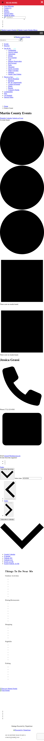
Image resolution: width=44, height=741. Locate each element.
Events (6, 44)
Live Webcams (9, 6)
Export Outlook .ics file (11, 563)
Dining (10, 56)
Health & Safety (9, 15)
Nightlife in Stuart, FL (14, 645)
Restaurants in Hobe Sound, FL (16, 608)
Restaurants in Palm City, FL (16, 618)
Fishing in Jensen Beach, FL (15, 676)
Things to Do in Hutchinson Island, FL (18, 584)
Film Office (3, 695)
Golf (9, 59)
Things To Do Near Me (19, 571)
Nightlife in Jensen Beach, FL (16, 654)
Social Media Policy (6, 704)
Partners (6, 12)
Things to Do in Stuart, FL (15, 579)
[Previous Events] (5, 461)
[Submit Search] (21, 39)
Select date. (19, 478)
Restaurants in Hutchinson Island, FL (18, 611)
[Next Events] (5, 463)
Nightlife (8, 641)
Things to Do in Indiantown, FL (16, 586)
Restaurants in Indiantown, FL (16, 613)
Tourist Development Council (9, 692)
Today (2, 467)
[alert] (22, 2)
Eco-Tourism (12, 57)
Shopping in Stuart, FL (14, 628)
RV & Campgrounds (15, 82)
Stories (6, 10)
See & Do (7, 48)
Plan (5, 93)
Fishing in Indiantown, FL (15, 674)
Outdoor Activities (12, 576)
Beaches (7, 46)
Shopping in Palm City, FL (15, 635)
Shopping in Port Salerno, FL (16, 637)
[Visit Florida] (22, 690)
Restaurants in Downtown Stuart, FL (17, 606)
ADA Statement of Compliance (10, 707)
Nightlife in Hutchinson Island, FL (17, 649)
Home (6, 106)
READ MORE (9, 2)
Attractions (11, 54)
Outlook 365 (8, 558)
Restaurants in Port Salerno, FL (16, 621)
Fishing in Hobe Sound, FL (15, 669)
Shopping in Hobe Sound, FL (16, 630)
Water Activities (13, 70)
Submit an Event (17, 118)
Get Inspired (8, 95)
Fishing (8, 663)
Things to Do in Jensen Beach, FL (17, 589)
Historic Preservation (15, 61)
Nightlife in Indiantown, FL (15, 652)
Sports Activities (13, 69)
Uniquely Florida (13, 90)
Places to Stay (9, 77)
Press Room (4, 698)
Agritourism (12, 50)
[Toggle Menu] (41, 33)
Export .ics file (9, 562)
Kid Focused (12, 63)
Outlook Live (8, 560)
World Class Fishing (14, 74)
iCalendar (7, 556)
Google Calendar (9, 554)
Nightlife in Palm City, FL (15, 657)
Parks (10, 65)
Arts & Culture (13, 52)
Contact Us (7, 8)
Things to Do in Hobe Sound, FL (17, 581)
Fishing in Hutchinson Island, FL (17, 671)
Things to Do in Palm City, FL (16, 591)
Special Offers (8, 13)
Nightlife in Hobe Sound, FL (16, 647)
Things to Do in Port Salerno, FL (17, 594)
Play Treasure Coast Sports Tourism (17, 596)
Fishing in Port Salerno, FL (15, 679)
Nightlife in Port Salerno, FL (16, 659)
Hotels (10, 86)
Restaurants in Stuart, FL (15, 603)
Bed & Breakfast (13, 79)
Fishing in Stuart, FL (14, 667)
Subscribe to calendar (7, 519)
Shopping (11, 67)
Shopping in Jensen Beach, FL (16, 633)
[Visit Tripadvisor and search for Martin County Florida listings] (22, 730)
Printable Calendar (6, 118)
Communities (8, 92)
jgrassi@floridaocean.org (12, 456)
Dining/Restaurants (12, 600)
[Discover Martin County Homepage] (22, 37)
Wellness (11, 72)
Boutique (11, 80)
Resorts (10, 88)
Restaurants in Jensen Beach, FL (16, 616)
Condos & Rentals (14, 84)
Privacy (2, 701)
